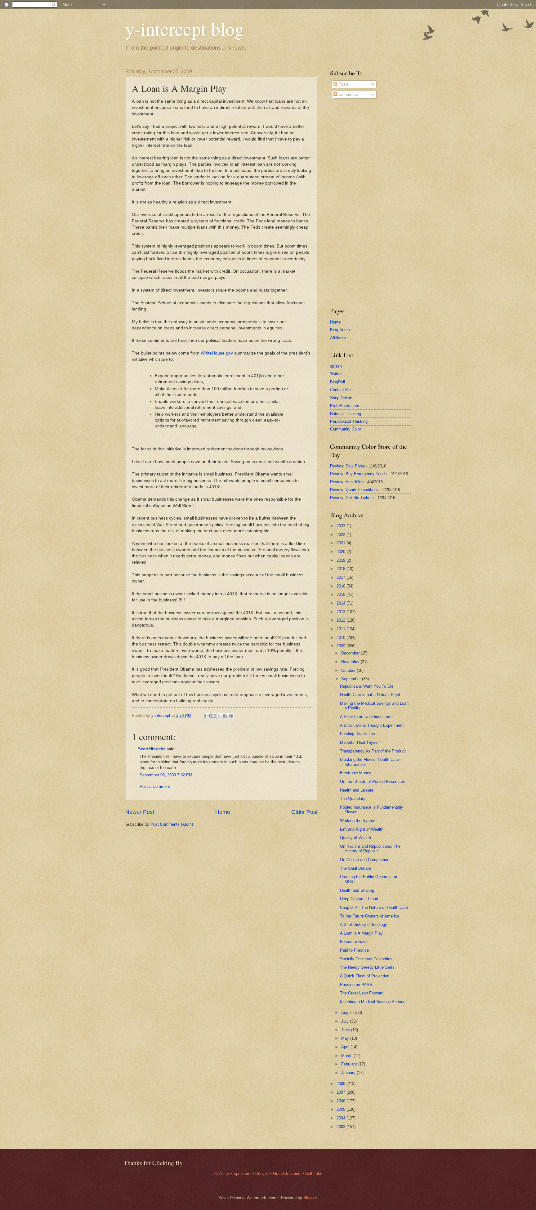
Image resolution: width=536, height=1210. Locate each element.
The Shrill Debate (355, 868)
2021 (341, 543)
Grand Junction (286, 1173)
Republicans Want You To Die (366, 686)
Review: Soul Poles (347, 466)
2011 (341, 629)
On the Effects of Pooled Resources (372, 781)
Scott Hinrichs (151, 749)
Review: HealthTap (347, 482)
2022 (341, 534)
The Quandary (352, 798)
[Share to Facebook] (225, 716)
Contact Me (340, 389)
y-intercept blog (184, 28)
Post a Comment (155, 786)
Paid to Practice (354, 950)
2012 (341, 620)
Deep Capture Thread (359, 898)
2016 (341, 586)
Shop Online (341, 397)
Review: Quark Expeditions (354, 489)
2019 (341, 560)
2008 (341, 1083)
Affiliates (338, 338)
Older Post (304, 812)
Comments (347, 94)
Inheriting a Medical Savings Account (373, 1001)
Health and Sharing (357, 890)
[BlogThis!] (213, 716)
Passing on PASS (356, 984)
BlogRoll (337, 382)
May (345, 1038)
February (349, 1064)
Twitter (336, 374)
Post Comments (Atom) (171, 824)
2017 (341, 577)
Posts (343, 84)
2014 (341, 603)
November (351, 661)
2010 (341, 637)
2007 (341, 1092)
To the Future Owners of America (369, 916)
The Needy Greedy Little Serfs (367, 967)
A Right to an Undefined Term (366, 716)
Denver (262, 1173)
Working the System (358, 820)
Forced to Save (354, 941)
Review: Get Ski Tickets (352, 497)
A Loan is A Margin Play (361, 933)
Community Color (345, 429)
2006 (341, 1101)
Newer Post (139, 812)
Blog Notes (340, 330)
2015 (341, 594)
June (346, 1030)
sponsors (243, 1173)
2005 (341, 1109)
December (351, 653)
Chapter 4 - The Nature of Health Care (374, 907)
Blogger (310, 1197)
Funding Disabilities (357, 733)
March (347, 1055)
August (348, 1012)
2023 (341, 526)
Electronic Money (355, 772)
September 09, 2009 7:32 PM (166, 775)
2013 (341, 611)
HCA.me (221, 1173)
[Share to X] (219, 716)
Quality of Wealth (355, 837)
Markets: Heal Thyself (360, 742)
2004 (341, 1118)
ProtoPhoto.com (344, 405)
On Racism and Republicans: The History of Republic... (370, 848)
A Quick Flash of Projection (364, 976)
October (349, 670)
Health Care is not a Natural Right (370, 694)
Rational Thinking (345, 413)
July (345, 1021)
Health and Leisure (356, 790)
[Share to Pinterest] (231, 716)
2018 (341, 568)
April (346, 1047)
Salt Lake (313, 1173)
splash (336, 366)
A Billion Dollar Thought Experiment (372, 725)
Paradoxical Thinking (349, 421)
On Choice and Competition (364, 859)
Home (222, 812)
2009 (341, 646)
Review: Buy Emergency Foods (358, 473)
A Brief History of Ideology (363, 924)
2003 (341, 1126)
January (349, 1072)
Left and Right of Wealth (361, 829)
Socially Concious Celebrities (366, 959)
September (351, 678)
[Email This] (207, 716)
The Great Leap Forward (361, 993)
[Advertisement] (348, 203)
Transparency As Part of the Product (373, 751)
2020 (341, 551)
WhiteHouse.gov (217, 353)
